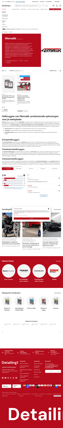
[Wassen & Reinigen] (7, 301)
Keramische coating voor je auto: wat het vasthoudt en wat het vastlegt (30, 245)
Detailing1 (6, 392)
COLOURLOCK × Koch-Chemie (39, 280)
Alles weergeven (57, 209)
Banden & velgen (44, 309)
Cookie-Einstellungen (38, 395)
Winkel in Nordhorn (24, 363)
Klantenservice (35, 1)
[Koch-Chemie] (8, 271)
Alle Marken (58, 261)
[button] (60, 5)
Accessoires (36, 376)
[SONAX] (54, 271)
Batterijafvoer (21, 395)
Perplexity (8, 62)
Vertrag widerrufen (57, 395)
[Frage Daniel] (53, 5)
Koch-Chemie (8, 279)
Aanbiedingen (23, 9)
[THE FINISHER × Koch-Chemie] (24, 271)
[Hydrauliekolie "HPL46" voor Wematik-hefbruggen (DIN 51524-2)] (8, 84)
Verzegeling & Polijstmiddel (19, 309)
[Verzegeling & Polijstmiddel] (19, 301)
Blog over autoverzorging (33, 9)
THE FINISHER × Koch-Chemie (24, 280)
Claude (21, 60)
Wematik (10, 32)
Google (26, 60)
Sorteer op (12, 70)
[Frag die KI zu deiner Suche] (46, 5)
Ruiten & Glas (31, 308)
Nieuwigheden (15, 9)
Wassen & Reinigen (7, 309)
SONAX (54, 279)
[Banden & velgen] (44, 301)
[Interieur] (56, 301)
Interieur (56, 308)
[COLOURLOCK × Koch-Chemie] (39, 271)
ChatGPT (15, 60)
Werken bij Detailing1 (24, 373)
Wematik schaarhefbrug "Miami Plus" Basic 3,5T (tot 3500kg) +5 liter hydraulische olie (23, 98)
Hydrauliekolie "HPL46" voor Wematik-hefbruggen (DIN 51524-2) (8, 97)
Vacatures (42, 1)
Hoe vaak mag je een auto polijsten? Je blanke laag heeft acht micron (50, 243)
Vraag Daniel (9, 60)
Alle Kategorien (5, 32)
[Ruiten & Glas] (31, 301)
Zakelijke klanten (44, 9)
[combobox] (31, 5)
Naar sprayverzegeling (20, 1)
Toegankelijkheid (5, 395)
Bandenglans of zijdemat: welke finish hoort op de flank (11, 243)
